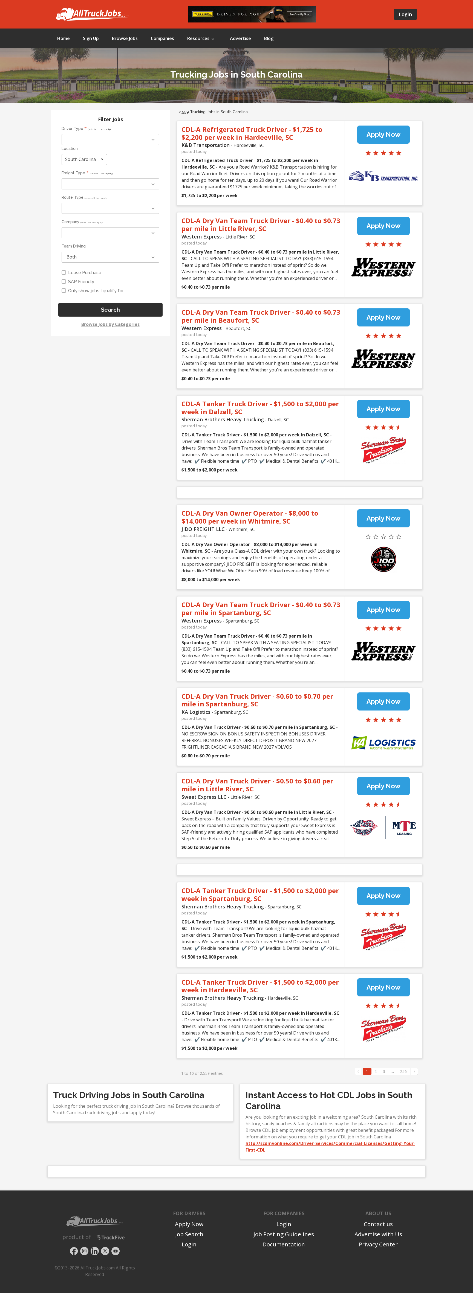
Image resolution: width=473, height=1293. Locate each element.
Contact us (378, 1224)
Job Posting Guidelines (283, 1234)
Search (110, 309)
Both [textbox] (72, 257)
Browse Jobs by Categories (110, 324)
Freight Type (73, 173)
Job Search (189, 1234)
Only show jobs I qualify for (96, 290)
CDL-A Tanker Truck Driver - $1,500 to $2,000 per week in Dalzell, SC (260, 407)
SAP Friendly (81, 281)
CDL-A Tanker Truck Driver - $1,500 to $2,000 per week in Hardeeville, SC (260, 985)
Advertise (240, 38)
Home (63, 38)
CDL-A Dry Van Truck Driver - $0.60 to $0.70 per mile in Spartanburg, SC (257, 700)
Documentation (284, 1244)
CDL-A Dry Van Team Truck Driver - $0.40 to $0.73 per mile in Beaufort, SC (260, 316)
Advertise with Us (378, 1234)
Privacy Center (378, 1244)
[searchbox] (89, 140)
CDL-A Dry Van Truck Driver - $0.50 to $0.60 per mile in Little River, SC (257, 784)
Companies (162, 38)
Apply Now (383, 134)
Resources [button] (198, 38)
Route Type (72, 197)
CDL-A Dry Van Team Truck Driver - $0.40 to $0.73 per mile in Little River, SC (260, 224)
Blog (268, 38)
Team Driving (74, 246)
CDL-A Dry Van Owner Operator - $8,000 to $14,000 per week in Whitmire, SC (249, 516)
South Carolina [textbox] (84, 159)
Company (70, 222)
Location (70, 148)
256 (403, 1071)
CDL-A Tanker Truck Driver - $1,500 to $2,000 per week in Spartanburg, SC (260, 894)
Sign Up (91, 38)
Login (405, 14)
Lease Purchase (84, 272)
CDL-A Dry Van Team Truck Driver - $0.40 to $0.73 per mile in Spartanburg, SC (260, 608)
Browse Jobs (125, 38)
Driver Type (72, 128)
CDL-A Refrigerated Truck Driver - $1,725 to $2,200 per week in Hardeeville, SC (251, 133)
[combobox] (110, 139)
